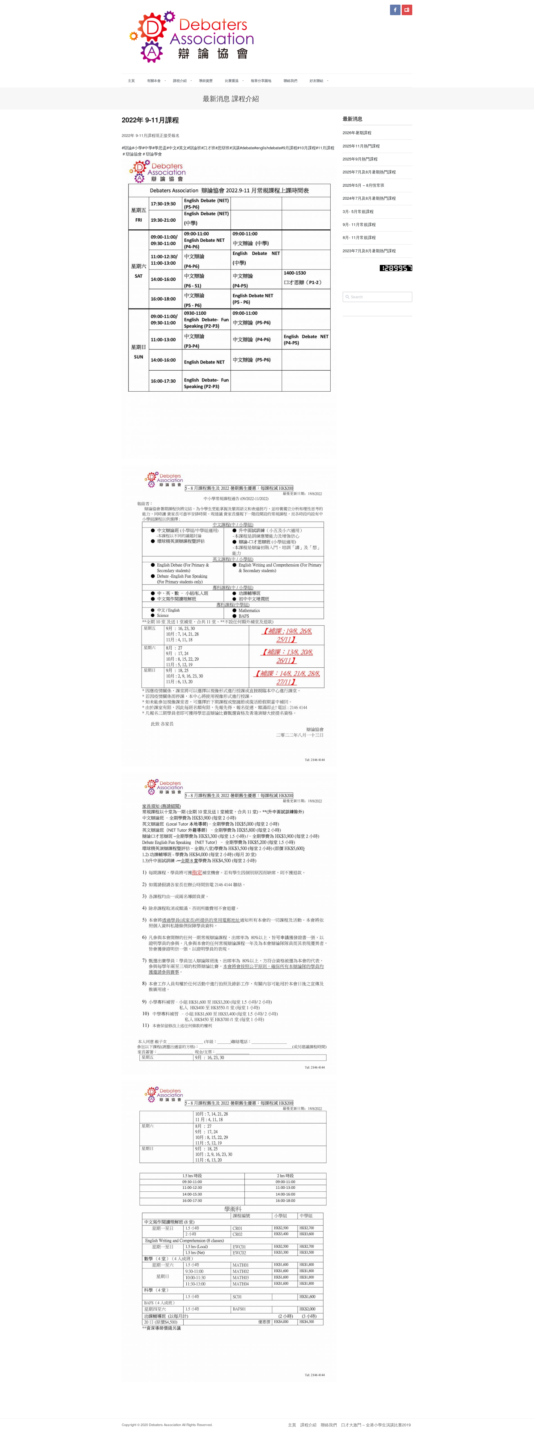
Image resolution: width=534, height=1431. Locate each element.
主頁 (292, 1425)
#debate (247, 148)
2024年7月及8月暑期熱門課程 (369, 198)
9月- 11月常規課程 (359, 224)
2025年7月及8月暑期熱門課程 (369, 172)
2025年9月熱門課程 (360, 159)
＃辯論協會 (132, 154)
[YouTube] (407, 10)
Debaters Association (164, 1424)
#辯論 (127, 148)
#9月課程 (289, 148)
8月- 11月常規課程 (359, 237)
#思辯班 (222, 148)
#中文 (172, 148)
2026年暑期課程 (357, 132)
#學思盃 (159, 148)
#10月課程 (306, 148)
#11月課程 (325, 148)
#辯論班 (194, 148)
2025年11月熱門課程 (361, 146)
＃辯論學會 (152, 154)
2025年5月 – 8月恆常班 (363, 185)
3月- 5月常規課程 (358, 211)
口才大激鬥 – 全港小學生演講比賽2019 (376, 1425)
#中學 (147, 148)
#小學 (137, 148)
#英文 (182, 148)
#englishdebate (267, 148)
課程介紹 (308, 1425)
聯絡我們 (329, 1425)
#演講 (235, 148)
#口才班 (208, 148)
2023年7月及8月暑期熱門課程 (369, 250)
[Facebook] (395, 10)
